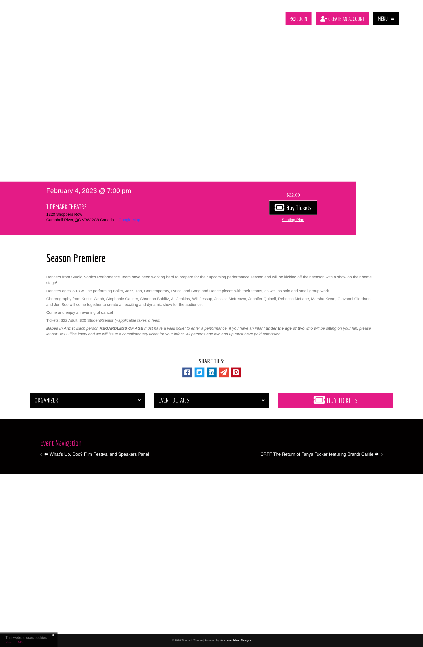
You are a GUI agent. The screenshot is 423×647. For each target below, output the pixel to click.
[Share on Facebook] (187, 372)
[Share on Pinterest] (236, 372)
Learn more (14, 641)
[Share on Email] (224, 372)
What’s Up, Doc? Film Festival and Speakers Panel (98, 454)
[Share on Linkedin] (212, 372)
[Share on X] (199, 372)
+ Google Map (127, 220)
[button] (386, 18)
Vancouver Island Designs (235, 640)
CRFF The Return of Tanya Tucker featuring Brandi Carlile (317, 454)
